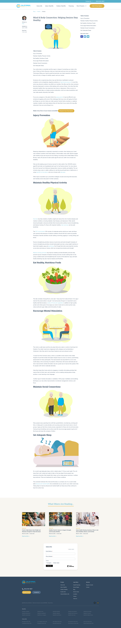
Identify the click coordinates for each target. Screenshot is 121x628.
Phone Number (49, 556)
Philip (23, 23)
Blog (34, 11)
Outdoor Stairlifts (61, 6)
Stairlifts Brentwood (26, 613)
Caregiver (49, 563)
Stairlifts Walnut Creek (88, 615)
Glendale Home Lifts (26, 621)
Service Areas (76, 591)
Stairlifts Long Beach (41, 613)
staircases (62, 172)
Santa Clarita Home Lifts (88, 623)
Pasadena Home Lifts (41, 623)
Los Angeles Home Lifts (42, 621)
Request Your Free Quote (66, 111)
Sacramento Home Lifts (73, 621)
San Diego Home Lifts (57, 621)
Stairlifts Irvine (40, 611)
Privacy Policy (50, 602)
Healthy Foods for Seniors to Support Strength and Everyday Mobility (60, 530)
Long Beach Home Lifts (26, 623)
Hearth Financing (76, 585)
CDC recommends (40, 231)
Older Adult (56, 563)
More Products (80, 6)
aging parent (59, 97)
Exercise (35, 219)
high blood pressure (66, 82)
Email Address (49, 551)
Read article (25, 536)
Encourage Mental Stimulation (41, 61)
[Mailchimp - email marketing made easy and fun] (70, 567)
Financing (71, 6)
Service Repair (76, 587)
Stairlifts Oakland (56, 613)
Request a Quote (26, 592)
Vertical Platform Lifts (64, 594)
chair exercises (64, 225)
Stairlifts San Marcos (57, 615)
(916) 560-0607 (100, 1)
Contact (87, 587)
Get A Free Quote (97, 6)
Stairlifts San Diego (87, 611)
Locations (75, 594)
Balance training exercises (39, 252)
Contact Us (88, 1)
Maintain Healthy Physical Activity (41, 56)
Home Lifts (39, 6)
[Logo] (23, 6)
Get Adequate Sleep (38, 65)
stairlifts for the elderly (42, 172)
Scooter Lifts (63, 591)
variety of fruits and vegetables (55, 303)
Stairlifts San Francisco (72, 613)
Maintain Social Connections (40, 63)
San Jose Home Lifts (88, 621)
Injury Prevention (37, 53)
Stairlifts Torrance (87, 613)
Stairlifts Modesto (56, 611)
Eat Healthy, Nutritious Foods (40, 58)
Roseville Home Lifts (57, 623)
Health (38, 11)
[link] (95, 603)
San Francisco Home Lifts (73, 623)
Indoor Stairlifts (49, 6)
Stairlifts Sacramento (72, 611)
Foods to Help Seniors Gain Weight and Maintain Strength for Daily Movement (31, 530)
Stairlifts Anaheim (25, 611)
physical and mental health (43, 484)
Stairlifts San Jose (71, 615)
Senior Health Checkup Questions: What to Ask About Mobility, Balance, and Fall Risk (87, 530)
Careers (74, 596)
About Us (75, 598)
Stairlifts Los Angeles (41, 615)
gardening (51, 246)
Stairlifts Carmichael (26, 615)
